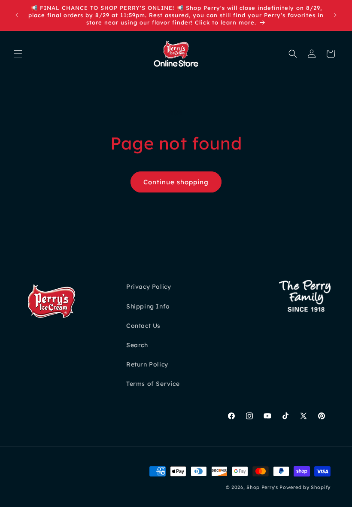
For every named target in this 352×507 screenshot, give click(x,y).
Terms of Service (153, 384)
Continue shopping (176, 182)
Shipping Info (148, 306)
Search (137, 345)
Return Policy (147, 364)
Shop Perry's (262, 487)
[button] (18, 53)
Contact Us (143, 326)
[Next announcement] (335, 15)
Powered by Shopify (305, 487)
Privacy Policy (148, 286)
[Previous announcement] (16, 15)
